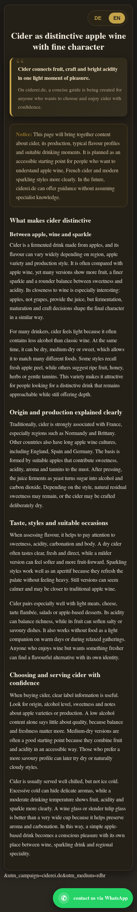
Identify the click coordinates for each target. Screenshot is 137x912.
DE (97, 18)
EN (116, 18)
